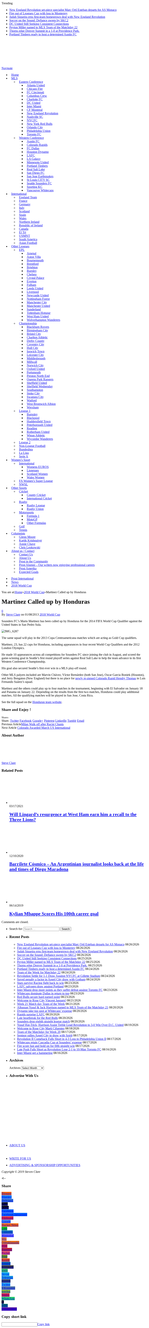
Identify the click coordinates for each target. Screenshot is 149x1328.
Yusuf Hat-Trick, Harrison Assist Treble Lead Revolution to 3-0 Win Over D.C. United (70, 1025)
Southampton (35, 390)
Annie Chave (27, 544)
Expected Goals (28, 572)
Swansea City (35, 397)
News (14, 582)
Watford (32, 400)
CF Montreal (34, 109)
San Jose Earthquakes (40, 176)
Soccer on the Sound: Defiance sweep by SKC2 (38, 20)
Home (15, 74)
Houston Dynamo (38, 151)
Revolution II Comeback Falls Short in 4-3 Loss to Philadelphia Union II (61, 1039)
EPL (22, 249)
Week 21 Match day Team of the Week (41, 1004)
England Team (28, 197)
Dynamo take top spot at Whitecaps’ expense (44, 1011)
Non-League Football (32, 446)
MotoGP (32, 519)
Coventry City (35, 344)
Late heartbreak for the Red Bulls (37, 1018)
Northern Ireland (29, 221)
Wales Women (35, 477)
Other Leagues (20, 246)
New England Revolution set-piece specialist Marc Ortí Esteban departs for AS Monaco (63, 9)
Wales (22, 218)
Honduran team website (47, 702)
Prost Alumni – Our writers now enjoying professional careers (57, 565)
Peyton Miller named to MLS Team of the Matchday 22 (43, 27)
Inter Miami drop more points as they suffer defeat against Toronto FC (60, 990)
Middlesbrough (36, 358)
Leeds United (35, 288)
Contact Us (26, 554)
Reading (32, 428)
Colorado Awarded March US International (43, 727)
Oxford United (36, 369)
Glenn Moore (27, 537)
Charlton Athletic (37, 337)
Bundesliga (26, 449)
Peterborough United (39, 425)
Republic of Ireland (31, 225)
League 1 (24, 411)
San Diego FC (35, 172)
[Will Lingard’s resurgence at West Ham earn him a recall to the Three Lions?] (30, 802)
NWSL (23, 484)
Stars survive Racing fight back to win (40, 983)
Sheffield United (37, 383)
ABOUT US (17, 1145)
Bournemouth (35, 260)
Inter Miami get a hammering (35, 1053)
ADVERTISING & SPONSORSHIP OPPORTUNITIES (44, 1165)
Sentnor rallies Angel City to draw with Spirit (44, 1035)
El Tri (22, 232)
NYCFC (32, 120)
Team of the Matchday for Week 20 (39, 1032)
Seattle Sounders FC (39, 183)
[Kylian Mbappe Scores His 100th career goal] (30, 902)
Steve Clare (13, 614)
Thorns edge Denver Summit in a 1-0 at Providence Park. (44, 30)
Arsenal (31, 253)
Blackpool (33, 418)
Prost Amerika (27, 568)
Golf (22, 526)
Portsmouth (34, 372)
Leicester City (35, 355)
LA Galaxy (34, 158)
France (23, 200)
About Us (25, 558)
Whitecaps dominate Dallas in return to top (43, 993)
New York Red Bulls (39, 123)
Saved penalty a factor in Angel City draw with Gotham (51, 979)
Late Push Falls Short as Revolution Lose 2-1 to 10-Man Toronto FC (59, 1049)
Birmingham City (37, 330)
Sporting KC (34, 186)
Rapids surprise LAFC (31, 1014)
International (19, 193)
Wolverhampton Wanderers (43, 319)
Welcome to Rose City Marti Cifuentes (40, 1028)
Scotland (24, 211)
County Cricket (36, 495)
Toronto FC (34, 134)
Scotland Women (37, 474)
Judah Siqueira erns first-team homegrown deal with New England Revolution (57, 16)
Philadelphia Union (38, 130)
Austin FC (33, 141)
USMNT (24, 235)
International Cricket (39, 498)
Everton (31, 281)
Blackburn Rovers (38, 326)
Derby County (35, 341)
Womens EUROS (38, 467)
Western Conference (31, 137)
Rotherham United (38, 432)
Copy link (43, 1324)
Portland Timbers (37, 165)
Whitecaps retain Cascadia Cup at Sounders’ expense (49, 1042)
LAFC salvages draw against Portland (40, 986)
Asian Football (28, 242)
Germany (24, 204)
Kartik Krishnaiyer (30, 540)
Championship (28, 323)
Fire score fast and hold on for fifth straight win (46, 1046)
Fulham (31, 284)
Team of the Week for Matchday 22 (39, 972)
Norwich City (35, 365)
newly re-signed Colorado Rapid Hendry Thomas (105, 678)
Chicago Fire (35, 88)
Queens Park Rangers (40, 379)
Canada (23, 228)
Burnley (32, 270)
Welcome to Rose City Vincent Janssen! (41, 1000)
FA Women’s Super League (36, 481)
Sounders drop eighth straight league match (43, 1021)
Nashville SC (35, 116)
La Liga (24, 453)
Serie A (23, 456)
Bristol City (34, 334)
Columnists (18, 533)
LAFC (31, 155)
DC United (33, 102)
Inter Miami (34, 106)
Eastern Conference (31, 81)
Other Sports (19, 488)
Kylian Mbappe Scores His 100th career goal (54, 913)
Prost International (22, 578)
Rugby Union (35, 509)
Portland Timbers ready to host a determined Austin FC (43, 34)
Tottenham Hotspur (38, 312)
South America (28, 239)
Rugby (23, 502)
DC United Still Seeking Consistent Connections (39, 23)
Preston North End (38, 376)
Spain (22, 214)
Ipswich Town (35, 351)
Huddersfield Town (39, 421)
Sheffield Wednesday (40, 386)
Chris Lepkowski (29, 547)
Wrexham (33, 407)
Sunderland (34, 309)
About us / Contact (22, 551)
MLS (14, 78)
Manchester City (37, 302)
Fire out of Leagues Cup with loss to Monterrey (38, 13)
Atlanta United (36, 85)
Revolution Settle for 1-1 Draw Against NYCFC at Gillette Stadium (58, 976)
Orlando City (35, 127)
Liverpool (33, 291)
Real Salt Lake (36, 169)
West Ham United (38, 316)
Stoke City (33, 393)
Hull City (32, 348)
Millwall (32, 362)
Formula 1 (33, 516)
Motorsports (26, 512)
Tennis (23, 530)
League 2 (24, 442)
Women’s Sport (20, 460)
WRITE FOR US (20, 1158)
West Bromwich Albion (41, 404)
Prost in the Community (33, 561)
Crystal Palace (35, 277)
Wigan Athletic (36, 435)
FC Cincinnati (35, 92)
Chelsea (31, 274)
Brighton (32, 267)
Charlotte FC (35, 99)
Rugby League (36, 505)
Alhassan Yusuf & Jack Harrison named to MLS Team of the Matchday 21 (62, 1007)
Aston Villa (34, 256)
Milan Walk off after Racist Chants (42, 724)
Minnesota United (38, 162)
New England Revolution (42, 113)
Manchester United (38, 305)
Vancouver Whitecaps (40, 190)
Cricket (23, 491)
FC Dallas (33, 148)
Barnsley (32, 414)
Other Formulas (36, 523)
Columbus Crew (37, 95)
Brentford (33, 263)
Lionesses (33, 470)
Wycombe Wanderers (40, 439)
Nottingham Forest (38, 298)
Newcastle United (38, 295)
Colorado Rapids (37, 144)
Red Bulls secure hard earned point (38, 997)
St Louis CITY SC (38, 179)
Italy (21, 207)
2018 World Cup (21, 585)
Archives (14, 1068)
